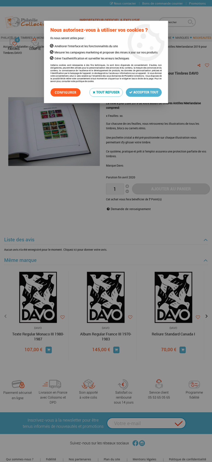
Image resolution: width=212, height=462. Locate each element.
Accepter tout (145, 92)
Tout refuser (107, 92)
